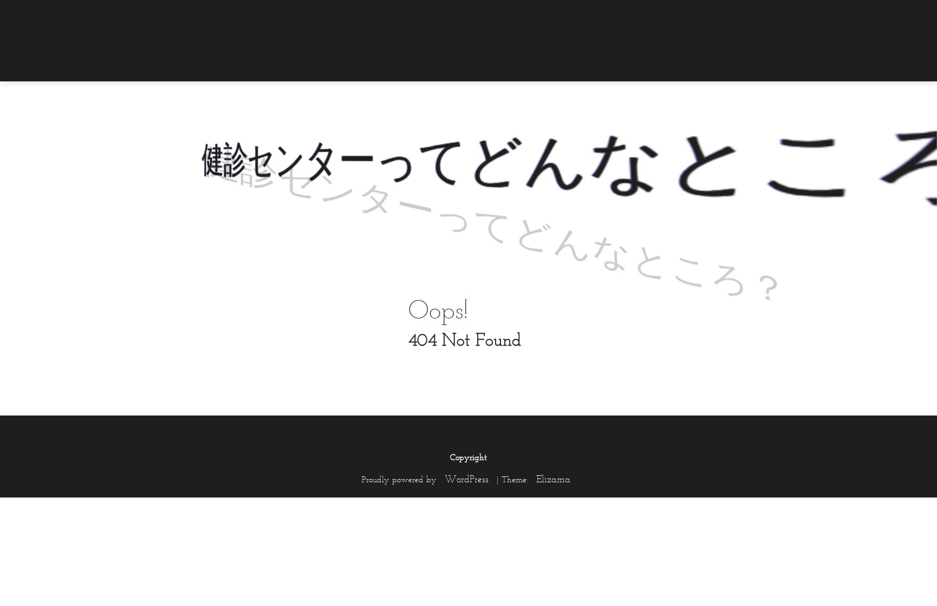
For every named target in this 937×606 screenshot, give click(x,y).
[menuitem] (747, 14)
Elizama (553, 479)
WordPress (467, 479)
